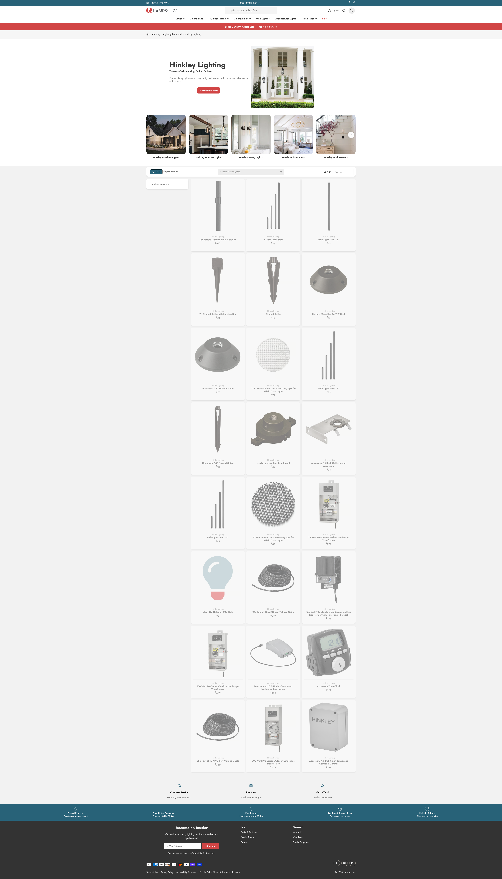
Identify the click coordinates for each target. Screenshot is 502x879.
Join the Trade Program (157, 3)
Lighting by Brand (172, 34)
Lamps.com (349, 872)
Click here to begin (251, 797)
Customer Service (179, 792)
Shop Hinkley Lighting (208, 90)
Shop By (156, 34)
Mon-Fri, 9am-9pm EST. (179, 797)
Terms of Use (197, 853)
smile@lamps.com (323, 797)
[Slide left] (151, 135)
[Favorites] (343, 10)
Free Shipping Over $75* (251, 3)
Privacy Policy (167, 872)
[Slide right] (351, 135)
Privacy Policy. (210, 853)
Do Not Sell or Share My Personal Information (219, 872)
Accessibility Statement (186, 872)
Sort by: (328, 172)
